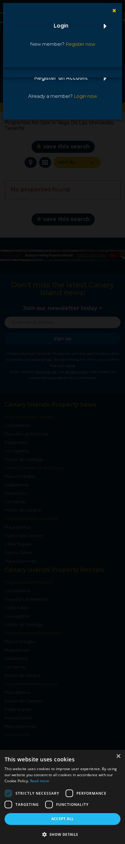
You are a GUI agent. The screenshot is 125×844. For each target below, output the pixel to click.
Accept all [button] (62, 818)
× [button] (118, 756)
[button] (62, 834)
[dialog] (62, 797)
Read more (39, 780)
